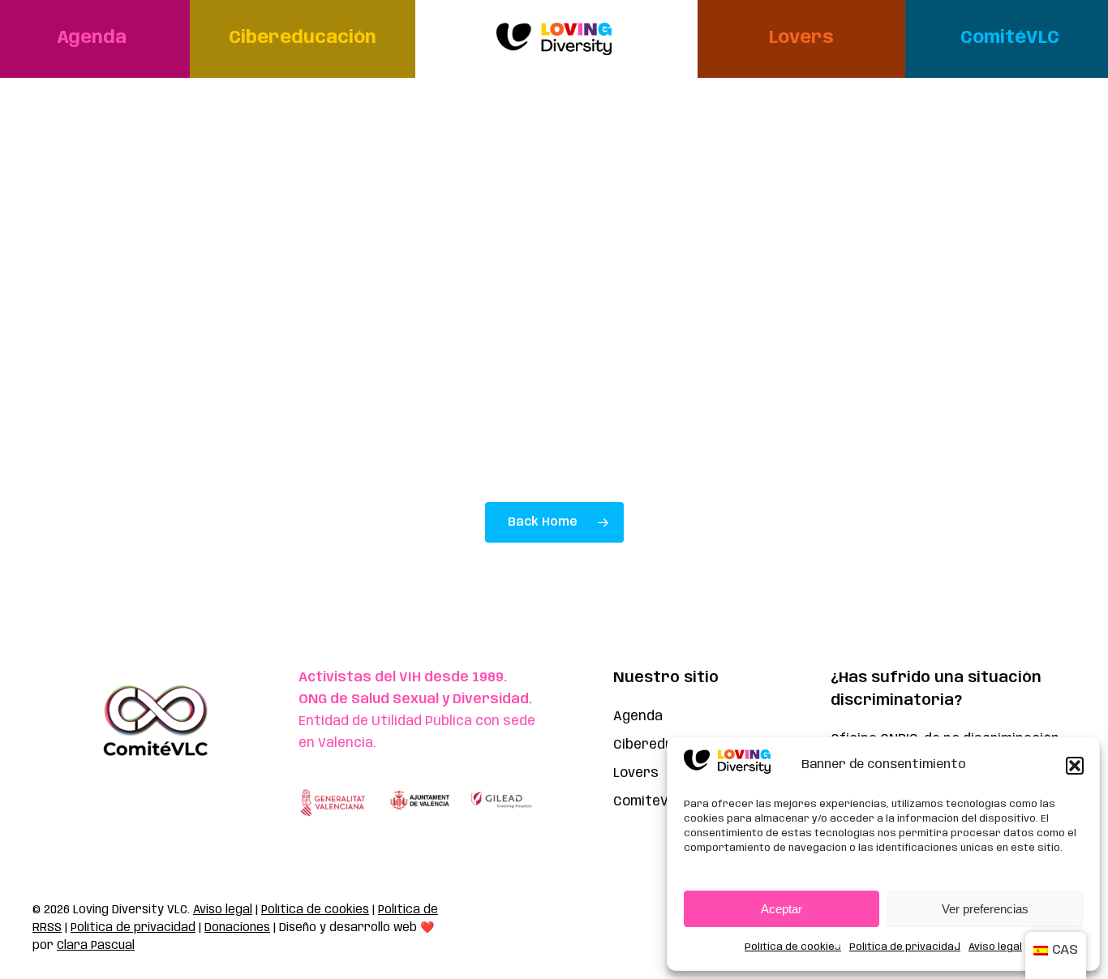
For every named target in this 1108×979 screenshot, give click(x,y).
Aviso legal (995, 947)
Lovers (636, 773)
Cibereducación (665, 745)
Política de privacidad (904, 947)
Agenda (638, 717)
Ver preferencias (985, 909)
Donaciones (237, 928)
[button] (1075, 766)
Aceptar (781, 909)
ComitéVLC (648, 802)
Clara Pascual (96, 945)
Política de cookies (793, 947)
